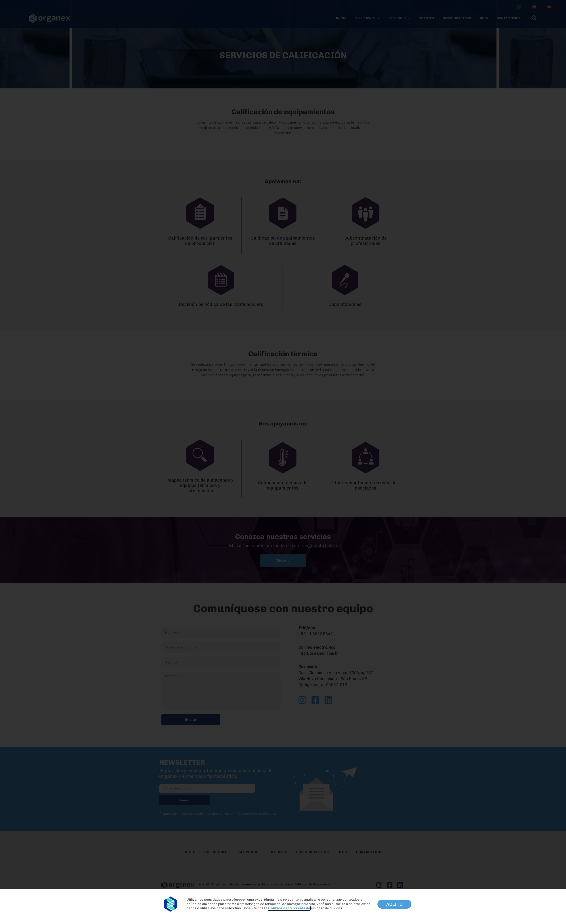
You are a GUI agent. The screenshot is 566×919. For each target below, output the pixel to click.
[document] (283, 459)
